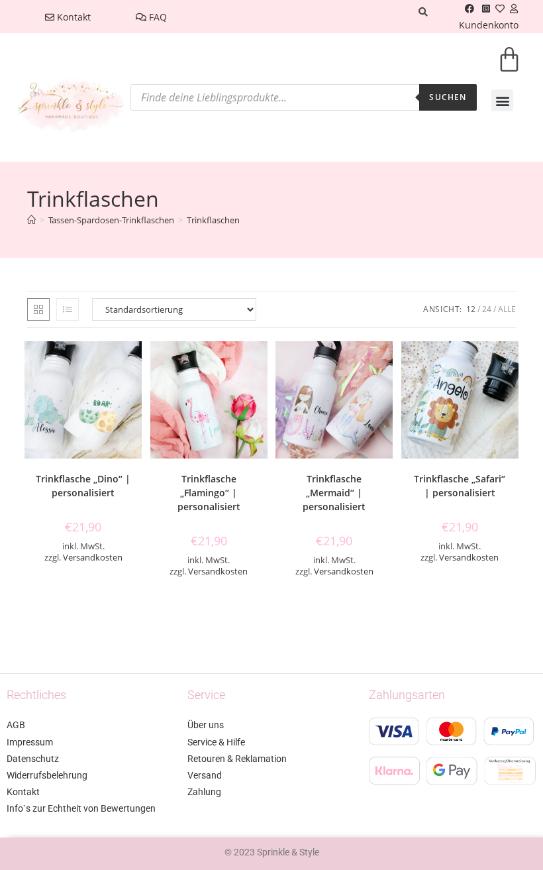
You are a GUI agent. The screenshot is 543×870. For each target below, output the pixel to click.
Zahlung (204, 792)
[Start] (31, 220)
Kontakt (72, 17)
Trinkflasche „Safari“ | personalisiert (459, 485)
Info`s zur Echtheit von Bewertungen (81, 808)
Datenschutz (33, 758)
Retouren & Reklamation (237, 758)
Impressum (30, 742)
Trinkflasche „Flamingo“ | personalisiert (208, 492)
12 (470, 309)
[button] (502, 100)
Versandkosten (93, 557)
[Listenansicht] (67, 309)
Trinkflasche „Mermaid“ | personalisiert (334, 492)
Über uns (205, 725)
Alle (507, 309)
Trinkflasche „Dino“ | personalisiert (83, 485)
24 (486, 309)
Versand (204, 775)
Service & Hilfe (216, 742)
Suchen (447, 97)
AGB (16, 725)
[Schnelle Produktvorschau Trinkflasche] (135, 364)
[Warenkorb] (509, 67)
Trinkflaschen (213, 220)
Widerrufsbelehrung (47, 775)
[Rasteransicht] (38, 309)
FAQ (156, 17)
